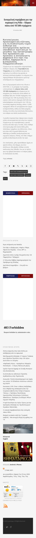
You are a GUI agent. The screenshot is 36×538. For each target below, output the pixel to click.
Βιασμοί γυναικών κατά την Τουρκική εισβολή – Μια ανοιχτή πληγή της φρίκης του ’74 (17, 417)
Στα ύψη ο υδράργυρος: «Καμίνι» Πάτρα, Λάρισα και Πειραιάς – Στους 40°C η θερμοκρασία (16, 250)
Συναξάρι (9, 470)
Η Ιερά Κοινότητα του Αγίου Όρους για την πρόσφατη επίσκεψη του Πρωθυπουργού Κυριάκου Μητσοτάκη (17, 405)
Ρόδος (5, 178)
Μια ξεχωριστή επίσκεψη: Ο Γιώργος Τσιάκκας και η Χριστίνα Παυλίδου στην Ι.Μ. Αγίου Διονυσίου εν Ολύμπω (18, 358)
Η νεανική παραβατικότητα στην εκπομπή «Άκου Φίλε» (16, 411)
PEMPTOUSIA (10, 276)
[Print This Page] (26, 166)
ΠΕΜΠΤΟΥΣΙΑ (10, 193)
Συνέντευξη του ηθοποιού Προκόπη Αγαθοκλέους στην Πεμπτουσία (15, 375)
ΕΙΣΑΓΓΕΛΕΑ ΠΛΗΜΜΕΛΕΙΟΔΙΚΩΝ (18, 171)
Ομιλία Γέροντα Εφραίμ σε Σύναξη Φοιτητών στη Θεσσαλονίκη (17, 370)
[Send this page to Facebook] (5, 166)
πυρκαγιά (8, 57)
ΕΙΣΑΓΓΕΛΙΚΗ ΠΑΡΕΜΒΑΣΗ (17, 175)
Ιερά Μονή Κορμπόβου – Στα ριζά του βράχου (15, 266)
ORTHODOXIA (25, 276)
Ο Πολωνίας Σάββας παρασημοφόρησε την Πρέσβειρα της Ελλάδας (17, 261)
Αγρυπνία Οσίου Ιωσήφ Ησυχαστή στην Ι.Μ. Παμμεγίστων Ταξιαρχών (17, 256)
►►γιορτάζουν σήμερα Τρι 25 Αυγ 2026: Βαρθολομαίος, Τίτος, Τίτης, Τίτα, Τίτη (16, 475)
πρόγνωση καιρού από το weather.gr (13, 498)
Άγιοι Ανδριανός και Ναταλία (12, 244)
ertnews (9, 159)
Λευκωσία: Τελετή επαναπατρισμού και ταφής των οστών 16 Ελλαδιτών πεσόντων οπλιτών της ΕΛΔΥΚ (18, 381)
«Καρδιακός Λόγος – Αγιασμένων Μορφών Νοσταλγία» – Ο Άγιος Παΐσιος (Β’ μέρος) (17, 365)
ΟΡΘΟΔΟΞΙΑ (26, 193)
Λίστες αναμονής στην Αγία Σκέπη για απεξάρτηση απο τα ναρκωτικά (15, 352)
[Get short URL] (18, 166)
